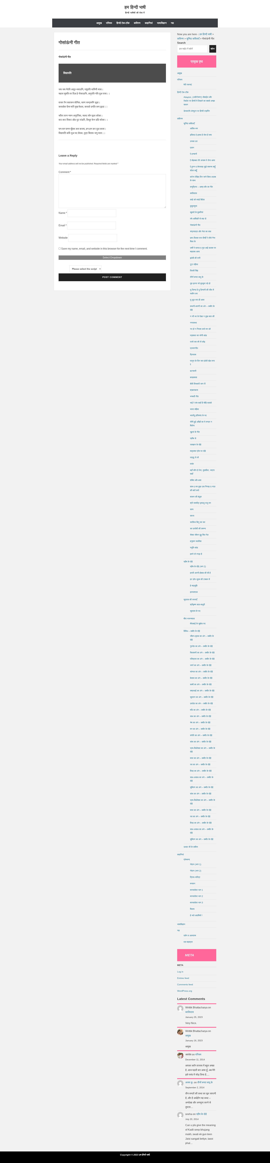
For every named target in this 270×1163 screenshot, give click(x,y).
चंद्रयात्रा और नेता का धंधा (200, 231)
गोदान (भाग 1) (195, 864)
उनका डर (194, 141)
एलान (192, 147)
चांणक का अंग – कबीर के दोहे (201, 671)
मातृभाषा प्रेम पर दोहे (198, 451)
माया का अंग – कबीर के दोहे (200, 758)
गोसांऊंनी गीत (195, 225)
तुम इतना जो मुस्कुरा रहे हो (200, 283)
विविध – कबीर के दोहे (192, 631)
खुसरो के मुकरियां (196, 212)
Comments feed (185, 984)
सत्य (191, 509)
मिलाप (192, 909)
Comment (65, 172)
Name (63, 213)
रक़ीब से (193, 438)
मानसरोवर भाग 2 (196, 896)
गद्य (172, 23)
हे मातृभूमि (193, 585)
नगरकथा (193, 322)
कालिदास (193, 193)
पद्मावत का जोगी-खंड (198, 335)
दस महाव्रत (188, 942)
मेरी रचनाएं (188, 84)
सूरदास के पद (195, 611)
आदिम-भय (194, 128)
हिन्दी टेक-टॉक (123, 23)
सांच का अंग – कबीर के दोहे (200, 741)
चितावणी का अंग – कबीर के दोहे (202, 652)
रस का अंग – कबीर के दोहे (200, 764)
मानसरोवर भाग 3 (196, 902)
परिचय (109, 23)
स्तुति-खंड (194, 547)
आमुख (99, 23)
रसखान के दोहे (195, 444)
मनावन (192, 883)
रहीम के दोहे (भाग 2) (198, 566)
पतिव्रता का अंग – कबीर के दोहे (202, 659)
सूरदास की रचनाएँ (190, 599)
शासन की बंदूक (196, 496)
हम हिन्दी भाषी (135, 7)
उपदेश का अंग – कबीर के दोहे (201, 703)
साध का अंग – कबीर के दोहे (200, 716)
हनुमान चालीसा (195, 541)
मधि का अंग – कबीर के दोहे (200, 710)
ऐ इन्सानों (193, 154)
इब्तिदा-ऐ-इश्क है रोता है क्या (201, 135)
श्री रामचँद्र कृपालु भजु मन (200, 503)
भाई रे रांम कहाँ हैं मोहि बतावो (201, 403)
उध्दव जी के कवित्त (191, 847)
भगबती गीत (194, 396)
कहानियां (149, 23)
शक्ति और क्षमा (195, 480)
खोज (213, 48)
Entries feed (183, 978)
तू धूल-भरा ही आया (197, 300)
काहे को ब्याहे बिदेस (197, 199)
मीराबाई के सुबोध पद (197, 623)
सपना (192, 515)
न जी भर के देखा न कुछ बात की (202, 316)
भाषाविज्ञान (162, 23)
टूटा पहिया (194, 264)
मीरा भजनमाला (189, 618)
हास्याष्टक (194, 592)
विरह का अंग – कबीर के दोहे (201, 771)
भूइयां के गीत (195, 432)
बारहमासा (193, 377)
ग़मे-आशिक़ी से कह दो (198, 218)
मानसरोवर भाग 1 (196, 890)
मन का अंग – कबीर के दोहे (200, 729)
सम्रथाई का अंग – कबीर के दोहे (202, 690)
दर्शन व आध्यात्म (190, 935)
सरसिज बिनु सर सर (197, 522)
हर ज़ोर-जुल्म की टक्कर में (200, 579)
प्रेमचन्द (187, 859)
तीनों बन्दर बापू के (196, 277)
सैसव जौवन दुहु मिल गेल (199, 535)
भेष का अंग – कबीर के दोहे (200, 722)
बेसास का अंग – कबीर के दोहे (201, 678)
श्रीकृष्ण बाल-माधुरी (197, 604)
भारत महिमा (194, 409)
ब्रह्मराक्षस (194, 390)
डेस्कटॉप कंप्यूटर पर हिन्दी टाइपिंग (197, 111)
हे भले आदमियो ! (196, 915)
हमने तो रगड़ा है (196, 554)
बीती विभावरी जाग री (197, 383)
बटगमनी (193, 371)
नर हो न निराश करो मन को (200, 329)
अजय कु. (189, 1082)
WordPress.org (184, 991)
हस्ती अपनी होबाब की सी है (200, 573)
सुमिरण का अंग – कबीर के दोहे (201, 787)
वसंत (192, 464)
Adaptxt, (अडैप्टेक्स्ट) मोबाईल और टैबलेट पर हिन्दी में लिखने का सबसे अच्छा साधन (199, 101)
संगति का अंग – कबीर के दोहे (201, 735)
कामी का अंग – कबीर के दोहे (201, 684)
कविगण (137, 23)
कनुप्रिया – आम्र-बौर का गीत (201, 187)
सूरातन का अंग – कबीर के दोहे (201, 697)
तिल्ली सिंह (194, 270)
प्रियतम (193, 354)
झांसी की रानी (195, 258)
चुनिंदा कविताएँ (189, 123)
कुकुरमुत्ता (193, 206)
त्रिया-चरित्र (195, 877)
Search (181, 43)
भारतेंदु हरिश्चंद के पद (198, 415)
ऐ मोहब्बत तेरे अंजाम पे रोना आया (202, 160)
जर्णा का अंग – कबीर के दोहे (200, 665)
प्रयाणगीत (194, 348)
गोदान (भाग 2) (195, 870)
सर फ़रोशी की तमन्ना (198, 528)
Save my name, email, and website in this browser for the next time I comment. (104, 248)
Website (63, 237)
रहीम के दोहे (188, 561)
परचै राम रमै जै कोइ (197, 341)
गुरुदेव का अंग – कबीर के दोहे (201, 646)
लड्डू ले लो (194, 457)
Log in (180, 971)
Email (63, 225)
